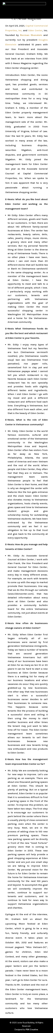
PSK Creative (31, 1029)
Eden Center (35, 30)
